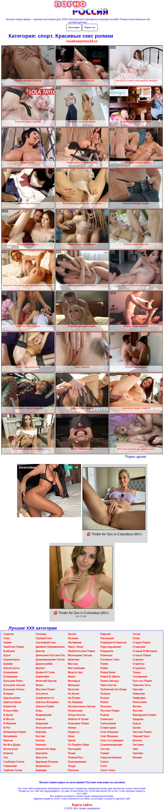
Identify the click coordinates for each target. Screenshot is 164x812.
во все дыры (12, 744)
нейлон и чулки (78, 719)
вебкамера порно (14, 731)
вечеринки (10, 736)
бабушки (9, 651)
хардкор (138, 719)
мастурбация (76, 668)
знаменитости (45, 697)
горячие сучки (12, 770)
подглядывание (110, 646)
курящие (41, 770)
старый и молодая (145, 651)
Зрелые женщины (47, 702)
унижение (139, 693)
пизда (72, 766)
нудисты (73, 731)
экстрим (138, 744)
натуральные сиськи (81, 706)
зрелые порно (45, 706)
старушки (139, 646)
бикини (8, 663)
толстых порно (142, 680)
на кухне (73, 693)
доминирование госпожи (51, 659)
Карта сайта (82, 805)
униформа (139, 697)
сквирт (104, 753)
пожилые (106, 655)
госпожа (41, 634)
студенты (139, 668)
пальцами (74, 749)
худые (137, 723)
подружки (106, 651)
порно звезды (109, 680)
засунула (42, 693)
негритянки (75, 710)
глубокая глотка (13, 761)
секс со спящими (111, 740)
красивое (42, 753)
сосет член (107, 770)
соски (136, 634)
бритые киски (12, 702)
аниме (7, 642)
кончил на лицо (46, 749)
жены (39, 685)
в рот (6, 727)
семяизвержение (111, 744)
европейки (42, 676)
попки (104, 663)
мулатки (73, 689)
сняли (104, 761)
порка (104, 668)
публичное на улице (113, 689)
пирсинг (105, 634)
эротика (138, 753)
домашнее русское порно (52, 655)
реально (105, 706)
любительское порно (81, 651)
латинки (73, 638)
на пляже (74, 697)
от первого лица (78, 744)
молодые (74, 680)
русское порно (109, 710)
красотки (41, 757)
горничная (10, 766)
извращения (43, 714)
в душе (8, 714)
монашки (73, 685)
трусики (138, 689)
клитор (40, 740)
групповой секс (46, 642)
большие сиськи (14, 685)
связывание (108, 723)
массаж (73, 663)
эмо (135, 749)
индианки (42, 723)
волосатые (10, 749)
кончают (41, 744)
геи (5, 757)
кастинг (40, 736)
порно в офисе (110, 676)
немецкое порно (78, 723)
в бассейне (10, 710)
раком (104, 702)
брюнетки (9, 706)
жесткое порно (45, 689)
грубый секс (44, 638)
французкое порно (144, 714)
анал (6, 638)
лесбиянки (74, 642)
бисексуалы (11, 668)
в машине (9, 723)
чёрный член (141, 736)
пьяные (105, 693)
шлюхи (137, 740)
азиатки (8, 634)
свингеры (106, 719)
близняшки (10, 672)
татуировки (140, 676)
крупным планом (47, 761)
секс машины (109, 736)
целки (137, 727)
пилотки (73, 770)
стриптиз (138, 663)
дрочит (40, 668)
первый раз (75, 757)
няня (71, 736)
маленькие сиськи (80, 655)
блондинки (10, 676)
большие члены (13, 689)
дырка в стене (45, 672)
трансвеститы (142, 685)
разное (104, 697)
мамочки (73, 659)
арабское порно (13, 646)
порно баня (107, 672)
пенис (72, 753)
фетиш (137, 706)
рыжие (104, 714)
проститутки (108, 685)
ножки (72, 727)
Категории (74, 27)
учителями (139, 702)
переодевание (77, 761)
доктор (40, 651)
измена (40, 719)
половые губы (109, 659)
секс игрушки (109, 731)
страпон (138, 659)
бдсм (6, 655)
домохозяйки (44, 663)
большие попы (13, 680)
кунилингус (43, 766)
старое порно (141, 642)
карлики (41, 731)
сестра (105, 749)
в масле (8, 719)
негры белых (76, 714)
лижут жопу (75, 646)
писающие (107, 638)
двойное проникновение (51, 646)
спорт (136, 638)
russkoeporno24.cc (82, 41)
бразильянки (11, 697)
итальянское (44, 727)
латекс (72, 634)
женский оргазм (46, 680)
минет (72, 676)
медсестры (75, 672)
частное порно (142, 731)
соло (103, 766)
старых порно (142, 655)
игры (39, 710)
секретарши (108, 727)
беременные (11, 659)
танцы (137, 672)
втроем (8, 753)
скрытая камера (111, 757)
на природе (75, 702)
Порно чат (89, 27)
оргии (71, 740)
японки (137, 757)
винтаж (8, 740)
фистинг (138, 710)
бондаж (8, 693)
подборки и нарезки (113, 642)
